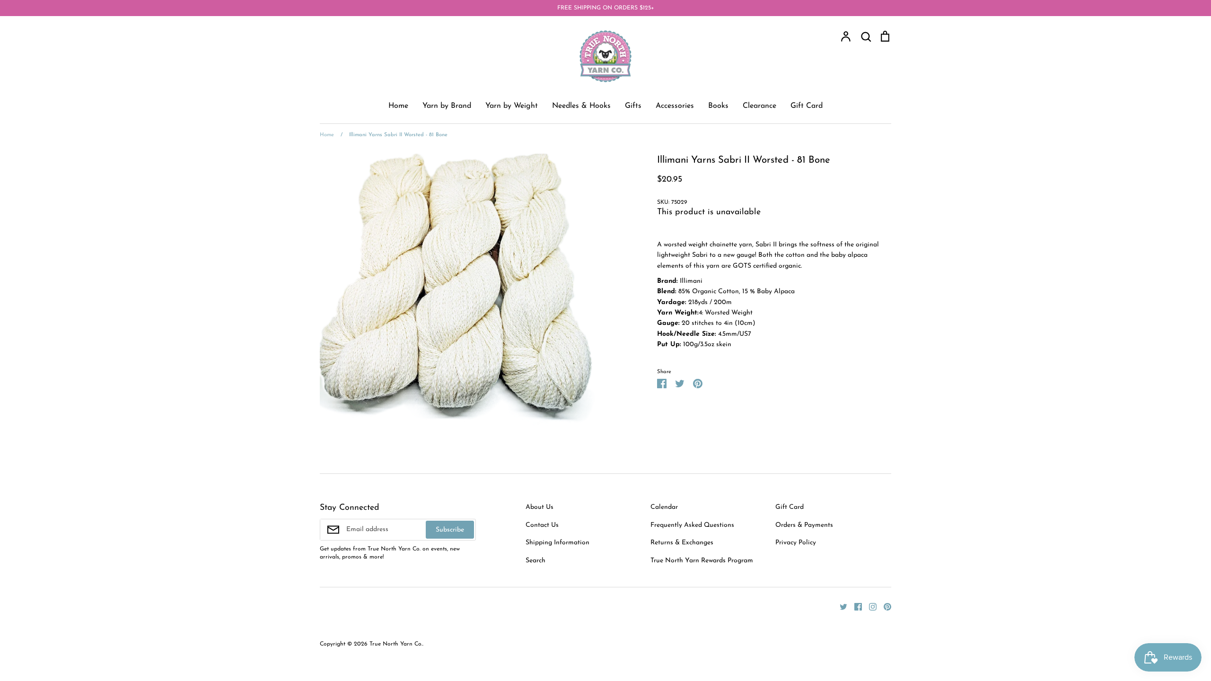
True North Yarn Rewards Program (701, 560)
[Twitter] (840, 606)
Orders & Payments (804, 525)
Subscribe (450, 529)
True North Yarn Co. (395, 644)
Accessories (675, 106)
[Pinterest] (884, 606)
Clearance (759, 106)
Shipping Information (557, 542)
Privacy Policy (795, 542)
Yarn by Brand (446, 106)
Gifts (633, 106)
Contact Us (542, 525)
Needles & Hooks (581, 106)
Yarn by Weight (511, 106)
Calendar (664, 507)
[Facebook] (854, 606)
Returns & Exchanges (681, 542)
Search (535, 560)
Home (398, 106)
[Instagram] (869, 606)
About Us (539, 507)
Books (718, 106)
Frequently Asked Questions (692, 525)
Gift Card (806, 106)
